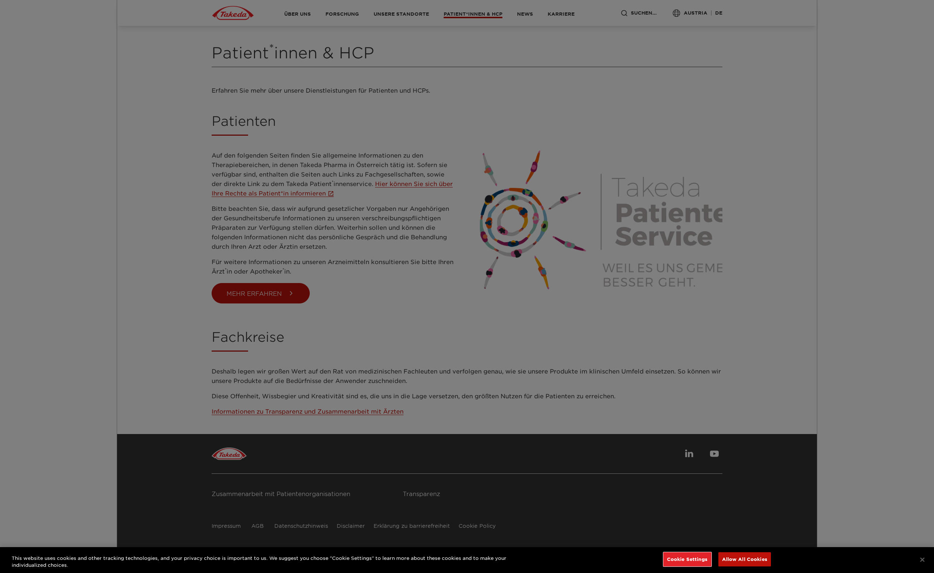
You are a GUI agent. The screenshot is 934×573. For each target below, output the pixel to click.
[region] (467, 560)
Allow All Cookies (744, 559)
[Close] (922, 559)
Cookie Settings (687, 559)
